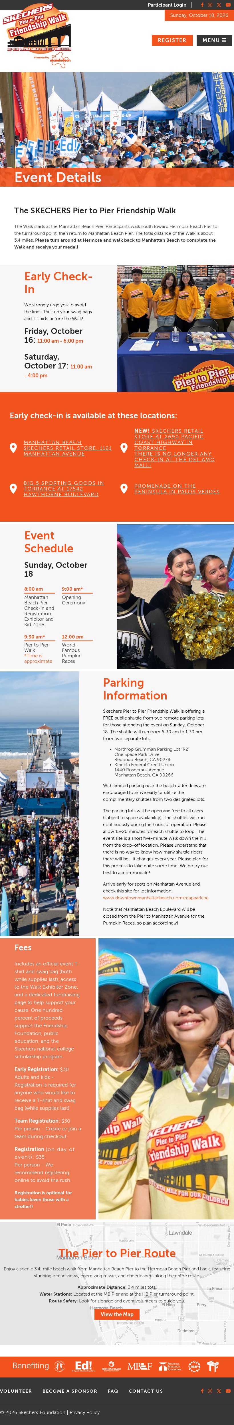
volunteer (16, 1391)
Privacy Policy (85, 1412)
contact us (146, 1391)
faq (113, 1391)
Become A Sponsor (70, 1391)
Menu (212, 40)
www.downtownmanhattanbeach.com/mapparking (156, 897)
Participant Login (167, 5)
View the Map (117, 1314)
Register (172, 40)
